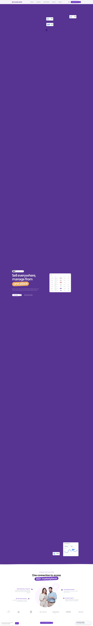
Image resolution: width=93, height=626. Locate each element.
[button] (32, 2)
